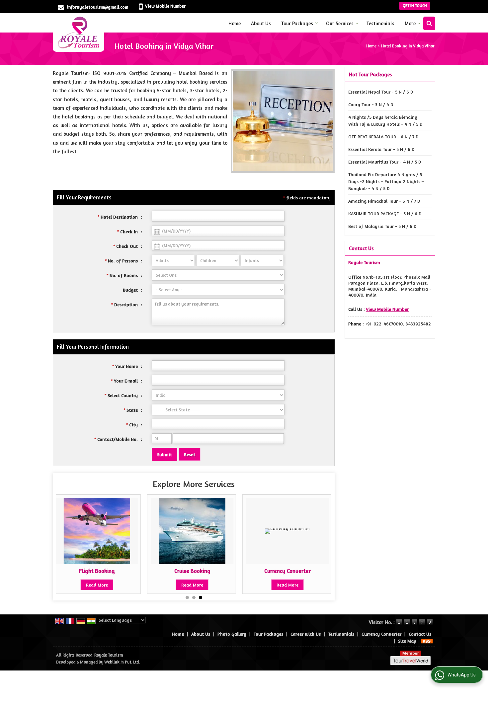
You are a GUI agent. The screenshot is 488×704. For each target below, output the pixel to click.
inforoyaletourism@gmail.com (97, 7)
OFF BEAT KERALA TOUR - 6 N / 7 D (383, 136)
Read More (97, 585)
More (410, 23)
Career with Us (305, 634)
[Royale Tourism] (78, 32)
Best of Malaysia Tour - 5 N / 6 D (382, 226)
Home (234, 23)
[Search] (429, 23)
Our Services (340, 23)
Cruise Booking (192, 571)
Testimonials (380, 23)
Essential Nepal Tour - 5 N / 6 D (380, 92)
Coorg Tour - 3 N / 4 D (370, 104)
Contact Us (420, 634)
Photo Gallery (231, 634)
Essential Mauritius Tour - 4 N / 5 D (384, 162)
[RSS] (427, 641)
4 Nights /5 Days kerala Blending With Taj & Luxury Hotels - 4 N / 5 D (385, 120)
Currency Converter (287, 571)
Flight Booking (97, 571)
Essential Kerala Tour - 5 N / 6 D (381, 149)
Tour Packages (297, 23)
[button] (165, 6)
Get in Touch (415, 5)
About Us (261, 23)
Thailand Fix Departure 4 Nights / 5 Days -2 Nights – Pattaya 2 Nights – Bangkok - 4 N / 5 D (386, 181)
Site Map (407, 641)
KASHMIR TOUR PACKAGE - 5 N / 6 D (385, 213)
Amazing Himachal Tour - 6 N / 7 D (384, 201)
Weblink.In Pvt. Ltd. (122, 662)
